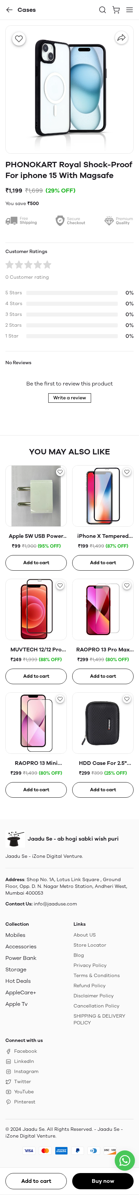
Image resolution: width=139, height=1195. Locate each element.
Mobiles (15, 935)
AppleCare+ (20, 992)
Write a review (69, 398)
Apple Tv (16, 1004)
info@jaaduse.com (55, 904)
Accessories (20, 946)
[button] (9, 10)
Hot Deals (18, 981)
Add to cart (36, 1181)
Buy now (103, 1181)
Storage (15, 969)
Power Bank (20, 958)
